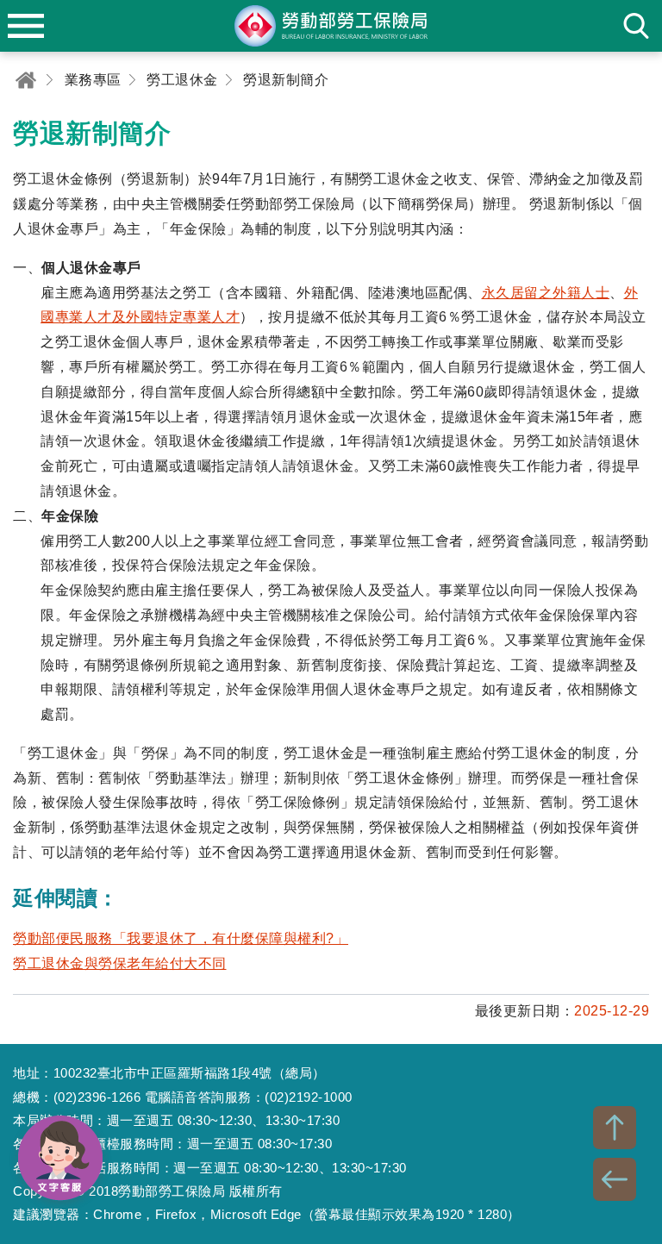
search (636, 26)
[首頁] (26, 79)
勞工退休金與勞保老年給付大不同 (120, 963)
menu (26, 26)
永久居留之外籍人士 (546, 292)
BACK (614, 1179)
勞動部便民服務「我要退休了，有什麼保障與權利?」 (180, 938)
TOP (614, 1127)
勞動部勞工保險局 (331, 26)
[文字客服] (60, 1158)
